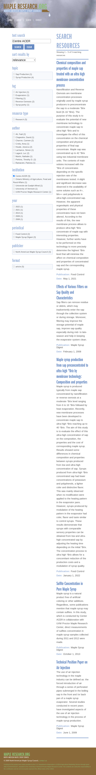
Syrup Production (25, 77)
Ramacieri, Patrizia (25, 163)
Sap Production (24, 74)
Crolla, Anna (22, 144)
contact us (43, 761)
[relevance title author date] (24, 60)
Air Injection (22, 92)
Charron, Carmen (25, 140)
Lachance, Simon (25, 150)
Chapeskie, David (25, 137)
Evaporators (22, 95)
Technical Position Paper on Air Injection (71, 664)
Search (28, 19)
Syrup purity (22, 105)
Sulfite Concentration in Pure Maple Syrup (69, 586)
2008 (19, 219)
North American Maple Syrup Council (33, 252)
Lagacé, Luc (22, 153)
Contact (39, 19)
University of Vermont (27, 189)
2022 (19, 207)
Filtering (21, 98)
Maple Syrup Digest (26, 237)
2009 (19, 216)
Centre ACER (23, 176)
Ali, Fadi (21, 134)
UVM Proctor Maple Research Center (33, 192)
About (19, 19)
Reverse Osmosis (25, 102)
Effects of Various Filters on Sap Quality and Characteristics (71, 291)
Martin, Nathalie (24, 156)
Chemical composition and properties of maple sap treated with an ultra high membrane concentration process (71, 73)
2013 (19, 213)
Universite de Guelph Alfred (29, 186)
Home (10, 19)
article (20, 267)
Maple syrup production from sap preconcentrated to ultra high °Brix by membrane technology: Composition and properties (72, 370)
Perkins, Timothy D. (26, 159)
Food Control (23, 234)
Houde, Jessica (24, 147)
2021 (19, 210)
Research (21, 119)
